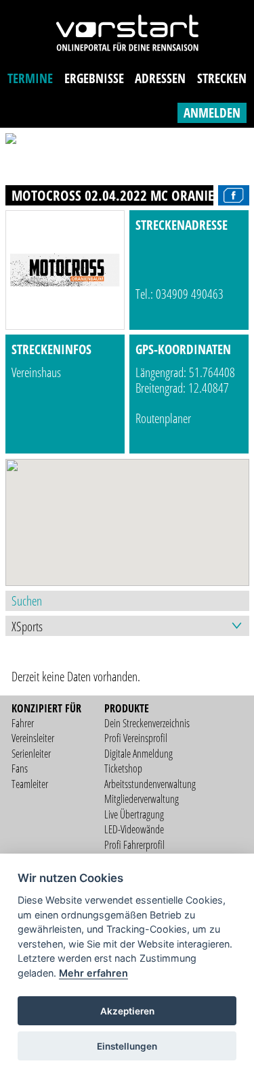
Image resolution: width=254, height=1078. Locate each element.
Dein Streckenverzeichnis (147, 723)
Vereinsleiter (33, 738)
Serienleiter (31, 753)
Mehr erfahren (93, 973)
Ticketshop (123, 768)
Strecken (222, 78)
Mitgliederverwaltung (141, 798)
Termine (30, 78)
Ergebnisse (94, 78)
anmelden (212, 112)
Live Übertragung (134, 814)
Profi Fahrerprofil (134, 844)
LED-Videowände (134, 829)
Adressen (160, 78)
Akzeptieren (127, 1011)
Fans (20, 768)
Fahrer (23, 723)
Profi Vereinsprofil (135, 738)
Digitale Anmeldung (138, 753)
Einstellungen (127, 1046)
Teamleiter (30, 784)
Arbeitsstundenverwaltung (150, 784)
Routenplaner (163, 418)
